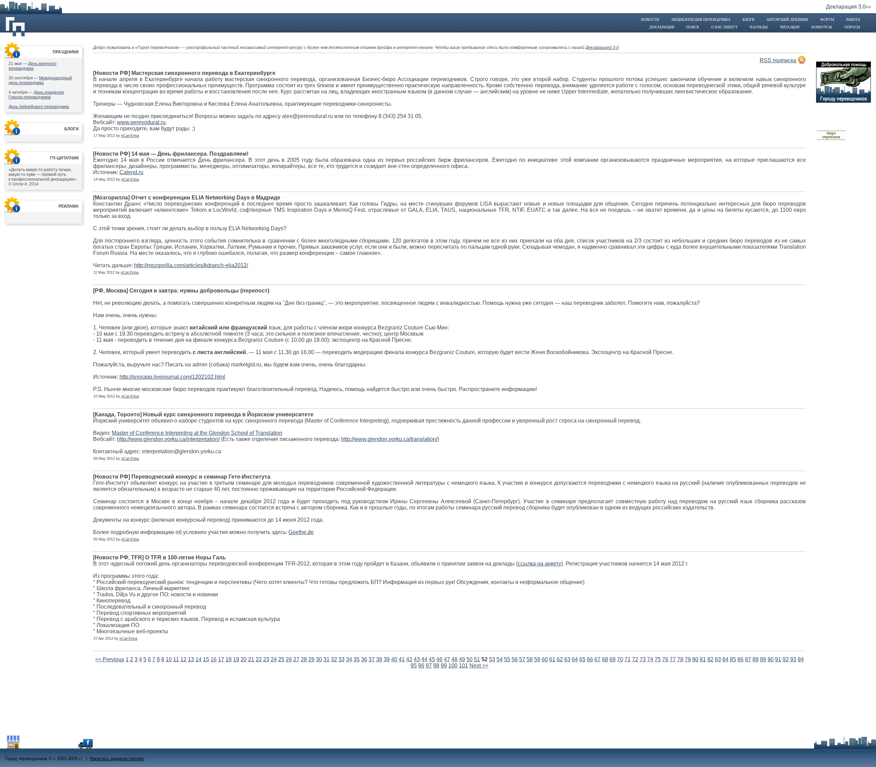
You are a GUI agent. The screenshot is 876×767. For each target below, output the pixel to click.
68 (605, 659)
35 (356, 659)
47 (447, 659)
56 (515, 659)
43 (417, 659)
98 (436, 665)
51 (477, 659)
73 (643, 659)
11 (176, 659)
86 (740, 659)
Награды (759, 27)
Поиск (692, 27)
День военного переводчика (32, 66)
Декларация (661, 27)
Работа (853, 19)
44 (424, 659)
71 (627, 659)
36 (364, 659)
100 (453, 665)
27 (296, 659)
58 (530, 659)
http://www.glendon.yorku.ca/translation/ (389, 439)
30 (319, 659)
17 (221, 659)
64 (575, 659)
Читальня (789, 27)
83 (718, 659)
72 (635, 659)
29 (311, 659)
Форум (827, 19)
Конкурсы (821, 27)
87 (748, 659)
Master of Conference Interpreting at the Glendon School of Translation (197, 433)
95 (414, 665)
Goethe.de (301, 532)
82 (710, 659)
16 (213, 659)
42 (409, 659)
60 (545, 659)
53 (492, 659)
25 (281, 659)
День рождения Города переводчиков (36, 95)
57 (522, 659)
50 (469, 659)
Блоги (749, 19)
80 (695, 659)
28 (304, 659)
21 (251, 659)
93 (793, 659)
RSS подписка (778, 60)
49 (462, 659)
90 (771, 659)
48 (454, 659)
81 (703, 659)
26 (289, 659)
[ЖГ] (831, 139)
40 (394, 659)
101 (463, 665)
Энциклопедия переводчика (701, 19)
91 (778, 659)
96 (421, 665)
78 (680, 659)
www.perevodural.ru (141, 122)
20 (244, 659)
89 (763, 659)
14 (198, 659)
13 (191, 659)
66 (590, 659)
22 (259, 659)
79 (688, 659)
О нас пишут (724, 27)
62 (560, 659)
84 (725, 659)
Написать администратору (117, 758)
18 (229, 659)
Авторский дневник (787, 19)
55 (507, 659)
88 (755, 659)
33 (341, 659)
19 (236, 659)
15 (206, 659)
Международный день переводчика (40, 80)
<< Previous (109, 659)
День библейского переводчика (39, 106)
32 (334, 659)
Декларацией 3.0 (602, 47)
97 (429, 665)
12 (183, 659)
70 (620, 659)
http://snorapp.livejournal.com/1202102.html (172, 377)
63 (567, 659)
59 (537, 659)
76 (665, 659)
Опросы (852, 27)
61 (552, 659)
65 (582, 659)
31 (326, 659)
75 (658, 659)
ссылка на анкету (539, 564)
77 (673, 659)
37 (372, 659)
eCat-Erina (130, 135)
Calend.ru (131, 172)
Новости (650, 19)
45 (432, 659)
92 (786, 659)
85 (733, 659)
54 (500, 659)
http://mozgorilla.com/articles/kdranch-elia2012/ (191, 265)
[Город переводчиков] (56, 747)
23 (266, 659)
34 (349, 659)
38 (379, 659)
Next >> (478, 665)
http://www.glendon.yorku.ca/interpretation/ (168, 439)
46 (439, 659)
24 (274, 659)
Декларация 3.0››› (848, 7)
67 (597, 659)
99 (444, 665)
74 (650, 659)
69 (612, 659)
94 (801, 659)
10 (169, 659)
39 (387, 659)
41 (402, 659)
